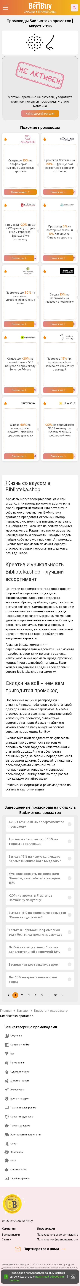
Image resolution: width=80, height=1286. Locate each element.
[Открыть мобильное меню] (5, 8)
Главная (6, 1010)
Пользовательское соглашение (57, 1234)
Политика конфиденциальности (57, 1239)
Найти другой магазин (40, 113)
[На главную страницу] (40, 1204)
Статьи (6, 1239)
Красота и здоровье (49, 1010)
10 (55, 995)
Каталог (23, 1010)
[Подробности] (70, 824)
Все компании (11, 1234)
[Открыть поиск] (74, 7)
